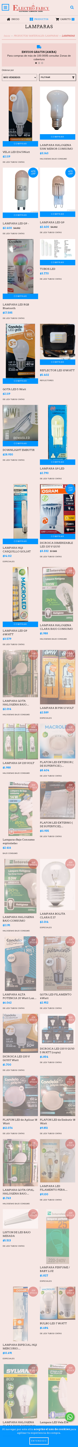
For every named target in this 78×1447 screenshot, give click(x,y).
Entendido (39, 1440)
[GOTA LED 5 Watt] (20, 356)
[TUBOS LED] (57, 249)
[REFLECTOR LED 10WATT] (57, 341)
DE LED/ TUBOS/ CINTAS (13, 162)
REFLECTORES (47, 380)
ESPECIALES (9, 562)
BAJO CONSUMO (10, 853)
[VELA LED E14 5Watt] (20, 128)
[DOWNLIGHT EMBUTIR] (20, 423)
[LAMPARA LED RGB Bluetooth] (20, 276)
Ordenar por (8, 70)
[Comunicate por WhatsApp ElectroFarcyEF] (69, 1417)
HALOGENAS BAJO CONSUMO (53, 159)
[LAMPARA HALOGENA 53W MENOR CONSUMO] (57, 110)
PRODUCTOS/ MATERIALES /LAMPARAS (36, 35)
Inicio (7, 35)
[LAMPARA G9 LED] (57, 455)
